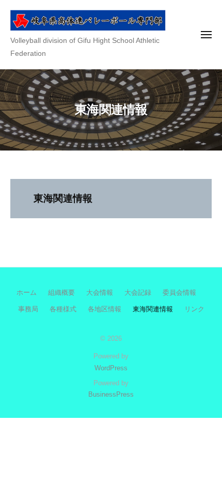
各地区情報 (104, 309)
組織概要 (61, 292)
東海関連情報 (153, 309)
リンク (194, 309)
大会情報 (99, 292)
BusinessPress (111, 394)
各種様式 (63, 309)
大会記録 (137, 292)
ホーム (27, 292)
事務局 (28, 309)
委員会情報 (179, 292)
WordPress (111, 368)
